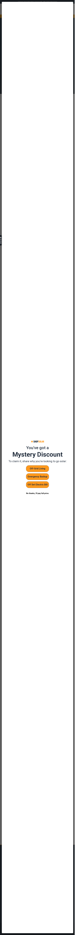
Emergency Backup (37, 476)
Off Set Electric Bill (37, 484)
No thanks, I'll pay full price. (36, 493)
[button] (1, 240)
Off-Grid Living (37, 468)
